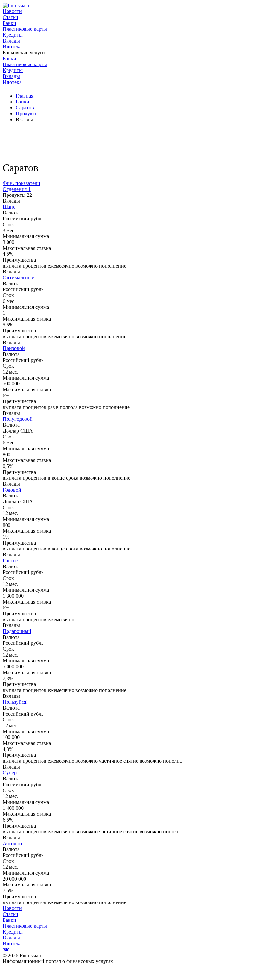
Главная (24, 96)
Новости (12, 11)
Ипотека (12, 46)
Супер (10, 772)
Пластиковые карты (25, 29)
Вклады (11, 41)
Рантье (10, 560)
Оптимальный (19, 277)
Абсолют (13, 843)
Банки (9, 23)
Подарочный (17, 631)
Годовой (12, 490)
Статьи (10, 17)
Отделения (17, 189)
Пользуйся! (15, 702)
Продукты (27, 113)
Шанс (9, 207)
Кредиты (13, 35)
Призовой (14, 348)
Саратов (25, 107)
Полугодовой (18, 419)
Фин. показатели (21, 183)
